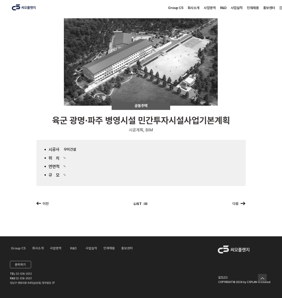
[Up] (262, 278)
